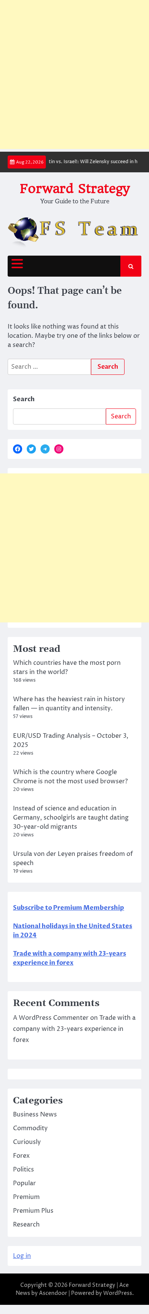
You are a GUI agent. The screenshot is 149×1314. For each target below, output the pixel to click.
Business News (35, 1114)
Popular (24, 1183)
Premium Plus (33, 1211)
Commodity (30, 1128)
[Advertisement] (74, 74)
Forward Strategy (75, 188)
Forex (21, 1156)
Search (24, 399)
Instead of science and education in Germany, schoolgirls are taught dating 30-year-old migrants (71, 817)
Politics (23, 1169)
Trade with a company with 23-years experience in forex (74, 1029)
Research (26, 1224)
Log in (22, 1256)
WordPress (117, 1293)
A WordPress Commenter (51, 1018)
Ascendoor (53, 1293)
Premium (26, 1197)
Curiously (27, 1142)
